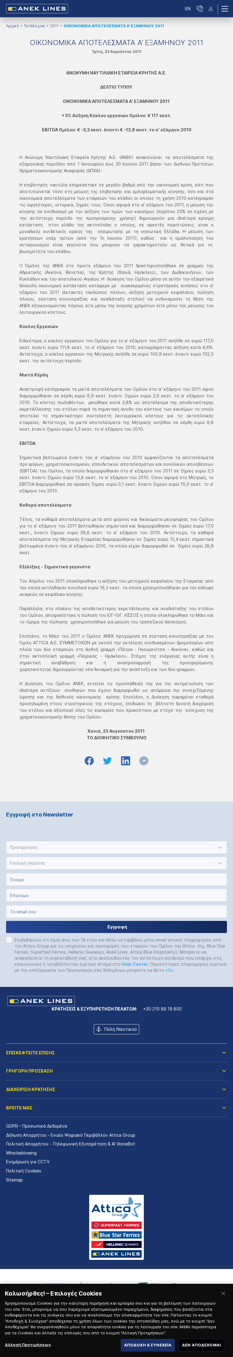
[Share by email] (143, 760)
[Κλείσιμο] (223, 1293)
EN (188, 8)
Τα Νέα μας (34, 26)
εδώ (169, 970)
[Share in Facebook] (89, 760)
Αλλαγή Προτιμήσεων (28, 1344)
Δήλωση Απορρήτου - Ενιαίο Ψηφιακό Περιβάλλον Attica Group (70, 1135)
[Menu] (224, 8)
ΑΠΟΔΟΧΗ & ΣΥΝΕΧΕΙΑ (147, 1344)
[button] (116, 847)
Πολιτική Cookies (23, 1170)
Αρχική (12, 26)
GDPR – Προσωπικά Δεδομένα (36, 1126)
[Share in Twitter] (107, 760)
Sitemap (14, 1179)
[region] (116, 1320)
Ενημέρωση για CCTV (27, 1161)
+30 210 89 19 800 (162, 1008)
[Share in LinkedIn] (125, 760)
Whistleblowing (21, 1152)
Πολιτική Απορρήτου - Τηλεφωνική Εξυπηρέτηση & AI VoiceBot (70, 1143)
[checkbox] (9, 939)
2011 (54, 26)
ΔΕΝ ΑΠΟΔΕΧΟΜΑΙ (201, 1344)
